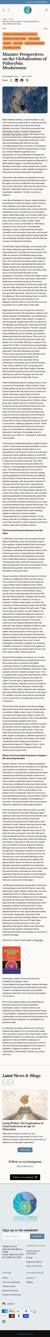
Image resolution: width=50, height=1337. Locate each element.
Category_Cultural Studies (15, 39)
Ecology (29, 1257)
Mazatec (7, 43)
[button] (3, 10)
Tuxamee (38, 940)
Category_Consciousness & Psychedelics (20, 34)
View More (25, 1150)
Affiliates (29, 1282)
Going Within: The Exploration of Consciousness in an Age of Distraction (22, 1126)
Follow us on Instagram (23, 1177)
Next (46, 29)
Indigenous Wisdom (34, 1262)
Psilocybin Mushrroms (34, 43)
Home (4, 19)
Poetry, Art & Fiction (34, 1266)
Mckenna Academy (10, 1290)
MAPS (4, 1278)
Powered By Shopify (25, 1334)
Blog (11, 19)
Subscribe (37, 1236)
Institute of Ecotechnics (11, 1295)
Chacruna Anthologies (11, 1282)
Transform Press (8, 1286)
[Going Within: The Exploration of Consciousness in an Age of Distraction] (25, 1105)
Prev (4, 29)
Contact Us (30, 1278)
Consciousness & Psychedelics (33, 1252)
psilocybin (18, 43)
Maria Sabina (34, 39)
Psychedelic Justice (12, 48)
